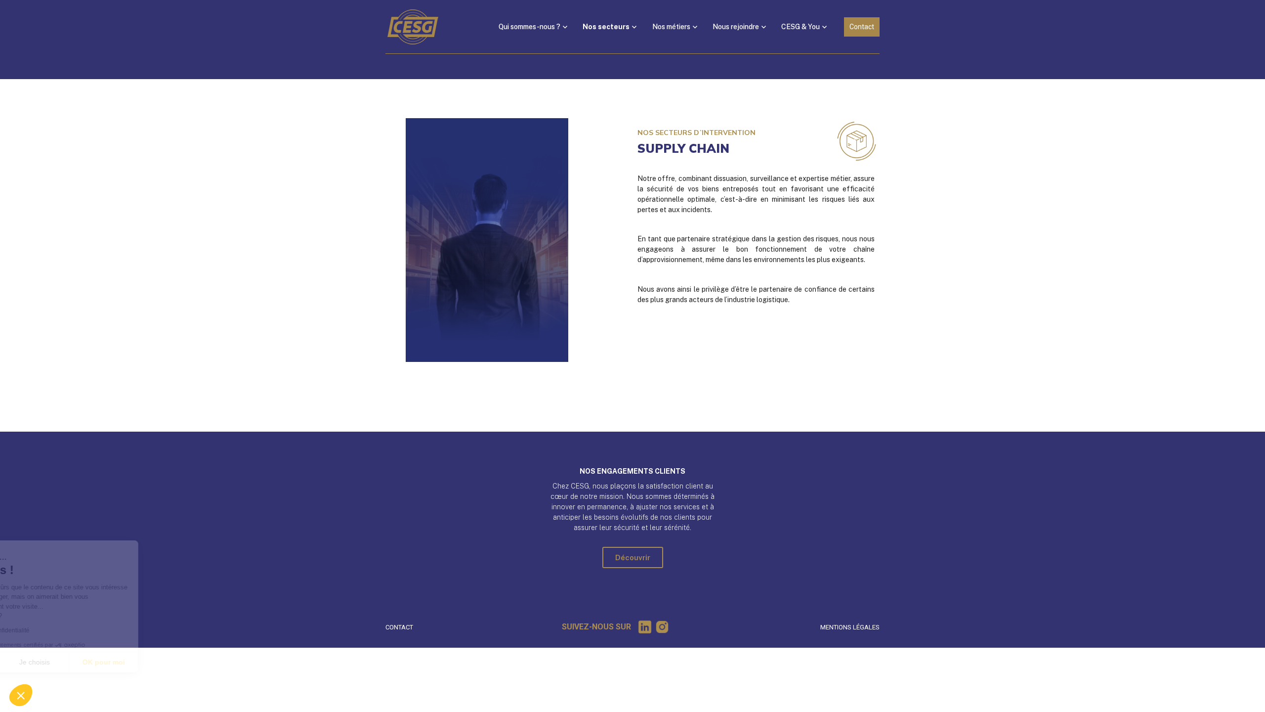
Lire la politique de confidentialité (64, 630)
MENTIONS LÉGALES (850, 627)
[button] (21, 695)
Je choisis (113, 662)
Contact (861, 27)
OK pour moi (183, 662)
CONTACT (399, 627)
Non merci (44, 662)
